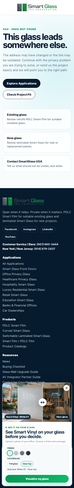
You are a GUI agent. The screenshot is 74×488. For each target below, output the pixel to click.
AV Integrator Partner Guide (21, 377)
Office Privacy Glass (16, 274)
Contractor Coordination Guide (24, 382)
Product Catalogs (14, 346)
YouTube (10, 236)
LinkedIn (47, 229)
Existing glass (34, 119)
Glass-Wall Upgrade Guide (20, 372)
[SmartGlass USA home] (37, 7)
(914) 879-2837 (44, 248)
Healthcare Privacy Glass (19, 279)
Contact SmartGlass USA (35, 163)
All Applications (13, 263)
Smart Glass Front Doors (19, 269)
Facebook (11, 229)
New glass (32, 142)
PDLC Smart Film (14, 325)
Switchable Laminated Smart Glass (26, 336)
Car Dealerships (13, 310)
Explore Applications (21, 83)
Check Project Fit (19, 94)
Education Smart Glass (18, 300)
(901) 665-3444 (47, 244)
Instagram (29, 229)
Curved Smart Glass (16, 330)
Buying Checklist (14, 366)
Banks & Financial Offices (20, 305)
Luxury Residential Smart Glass (24, 289)
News (6, 361)
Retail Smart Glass (15, 295)
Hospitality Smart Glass (19, 284)
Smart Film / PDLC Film (18, 341)
